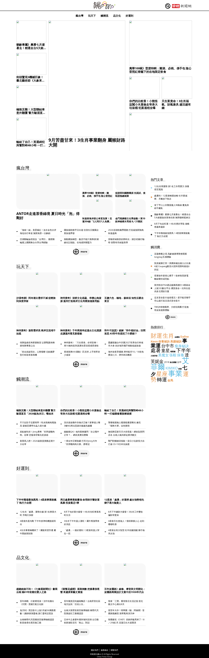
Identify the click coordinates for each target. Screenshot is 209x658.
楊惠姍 (172, 351)
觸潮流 (104, 15)
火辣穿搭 (154, 356)
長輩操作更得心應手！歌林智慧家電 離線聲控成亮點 (171, 277)
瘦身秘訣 (182, 345)
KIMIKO (171, 368)
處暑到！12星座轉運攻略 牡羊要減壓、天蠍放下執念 (170, 197)
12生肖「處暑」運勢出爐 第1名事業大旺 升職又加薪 (38, 513)
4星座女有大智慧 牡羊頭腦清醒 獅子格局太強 (126, 532)
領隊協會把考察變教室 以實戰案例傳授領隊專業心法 (37, 344)
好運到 (129, 15)
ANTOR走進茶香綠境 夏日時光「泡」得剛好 (48, 215)
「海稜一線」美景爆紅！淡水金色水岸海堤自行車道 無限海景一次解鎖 (38, 231)
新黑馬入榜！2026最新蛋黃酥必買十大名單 (37, 442)
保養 (180, 355)
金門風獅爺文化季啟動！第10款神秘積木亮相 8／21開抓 (130, 220)
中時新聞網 (181, 6)
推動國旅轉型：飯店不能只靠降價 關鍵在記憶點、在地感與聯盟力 (81, 241)
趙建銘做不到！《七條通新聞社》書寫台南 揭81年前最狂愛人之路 (36, 590)
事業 (175, 373)
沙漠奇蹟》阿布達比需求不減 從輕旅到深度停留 (36, 299)
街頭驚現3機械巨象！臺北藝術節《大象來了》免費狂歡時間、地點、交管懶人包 (30, 82)
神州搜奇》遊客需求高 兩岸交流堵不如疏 (36, 332)
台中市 (167, 346)
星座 (162, 374)
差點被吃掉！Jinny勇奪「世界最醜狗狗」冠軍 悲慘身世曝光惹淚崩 (37, 433)
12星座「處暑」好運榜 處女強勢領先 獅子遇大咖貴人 (124, 501)
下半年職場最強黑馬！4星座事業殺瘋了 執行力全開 (36, 501)
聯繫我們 (114, 650)
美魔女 (163, 355)
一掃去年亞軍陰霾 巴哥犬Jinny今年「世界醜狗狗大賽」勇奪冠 (80, 442)
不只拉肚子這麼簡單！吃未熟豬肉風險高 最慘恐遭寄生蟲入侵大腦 (38, 424)
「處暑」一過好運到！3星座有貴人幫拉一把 (81, 532)
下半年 (183, 350)
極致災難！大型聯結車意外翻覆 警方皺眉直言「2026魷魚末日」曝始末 (30, 114)
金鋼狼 (177, 337)
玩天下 (92, 15)
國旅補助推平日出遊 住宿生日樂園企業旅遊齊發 (81, 231)
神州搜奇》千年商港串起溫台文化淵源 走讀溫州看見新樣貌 (80, 332)
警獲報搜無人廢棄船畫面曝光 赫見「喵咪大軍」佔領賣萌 (124, 424)
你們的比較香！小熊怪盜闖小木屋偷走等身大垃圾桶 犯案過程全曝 (143, 104)
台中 (179, 362)
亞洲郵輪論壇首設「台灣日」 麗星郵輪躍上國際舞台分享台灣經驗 (37, 241)
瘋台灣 (79, 15)
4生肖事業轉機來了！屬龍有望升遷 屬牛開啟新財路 (38, 532)
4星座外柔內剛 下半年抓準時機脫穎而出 (38, 523)
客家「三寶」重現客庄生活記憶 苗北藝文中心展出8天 (125, 603)
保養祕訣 (164, 341)
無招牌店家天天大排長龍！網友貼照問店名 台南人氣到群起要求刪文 (126, 433)
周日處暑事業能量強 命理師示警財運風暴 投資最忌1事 (80, 501)
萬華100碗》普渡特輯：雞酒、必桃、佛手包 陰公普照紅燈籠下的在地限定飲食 (160, 70)
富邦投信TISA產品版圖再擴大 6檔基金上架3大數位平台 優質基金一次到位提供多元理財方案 (172, 288)
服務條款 (104, 650)
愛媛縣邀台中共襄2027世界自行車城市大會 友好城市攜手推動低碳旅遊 (125, 344)
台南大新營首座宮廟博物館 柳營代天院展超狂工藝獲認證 (81, 612)
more (84, 251)
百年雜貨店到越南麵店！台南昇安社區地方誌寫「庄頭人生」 (82, 603)
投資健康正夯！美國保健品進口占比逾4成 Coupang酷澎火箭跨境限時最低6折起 (172, 266)
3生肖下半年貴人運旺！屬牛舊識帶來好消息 (81, 523)
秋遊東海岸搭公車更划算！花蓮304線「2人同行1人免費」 (97, 220)
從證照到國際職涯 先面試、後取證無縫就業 (130, 194)
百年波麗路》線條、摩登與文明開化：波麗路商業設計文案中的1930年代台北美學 (124, 592)
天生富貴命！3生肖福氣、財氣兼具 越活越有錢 (176, 104)
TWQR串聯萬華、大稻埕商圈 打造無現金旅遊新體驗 (171, 308)
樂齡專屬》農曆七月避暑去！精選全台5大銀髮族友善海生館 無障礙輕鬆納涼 (30, 50)
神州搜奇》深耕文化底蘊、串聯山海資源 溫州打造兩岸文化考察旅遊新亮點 (80, 299)
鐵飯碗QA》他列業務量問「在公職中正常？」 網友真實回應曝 (81, 433)
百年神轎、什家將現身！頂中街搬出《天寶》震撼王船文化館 (37, 603)
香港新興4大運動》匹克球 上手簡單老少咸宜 (82, 353)
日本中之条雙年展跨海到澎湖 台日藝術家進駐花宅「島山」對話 (81, 621)
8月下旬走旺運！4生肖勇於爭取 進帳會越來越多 (171, 225)
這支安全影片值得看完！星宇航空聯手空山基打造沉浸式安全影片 (172, 299)
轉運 (162, 379)
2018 (166, 362)
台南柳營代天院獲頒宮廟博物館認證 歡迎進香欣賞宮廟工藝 (37, 621)
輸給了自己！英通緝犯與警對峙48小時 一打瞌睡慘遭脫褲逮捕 (31, 145)
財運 (156, 335)
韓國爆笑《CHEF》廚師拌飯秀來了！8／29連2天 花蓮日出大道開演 (126, 621)
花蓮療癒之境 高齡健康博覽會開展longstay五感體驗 (170, 255)
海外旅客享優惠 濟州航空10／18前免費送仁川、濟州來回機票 (126, 353)
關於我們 (94, 650)
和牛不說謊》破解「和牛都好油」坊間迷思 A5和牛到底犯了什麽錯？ (124, 332)
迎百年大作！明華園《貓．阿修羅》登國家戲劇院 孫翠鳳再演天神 (126, 612)
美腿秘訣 (176, 341)
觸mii (104, 5)
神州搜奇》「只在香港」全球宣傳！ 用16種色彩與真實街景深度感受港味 (81, 344)
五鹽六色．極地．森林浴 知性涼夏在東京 (124, 299)
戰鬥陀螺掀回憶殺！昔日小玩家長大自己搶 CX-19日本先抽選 (126, 442)
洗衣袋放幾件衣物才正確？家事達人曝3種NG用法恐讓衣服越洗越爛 (82, 424)
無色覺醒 (173, 362)
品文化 (117, 15)
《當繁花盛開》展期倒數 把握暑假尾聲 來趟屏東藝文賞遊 (80, 590)
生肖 (168, 335)
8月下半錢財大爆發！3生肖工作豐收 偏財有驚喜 (125, 513)
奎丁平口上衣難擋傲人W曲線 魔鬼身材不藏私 (171, 207)
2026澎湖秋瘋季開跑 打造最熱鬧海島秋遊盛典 (126, 231)
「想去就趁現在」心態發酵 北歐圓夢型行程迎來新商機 (37, 353)
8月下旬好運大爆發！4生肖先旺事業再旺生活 (82, 513)
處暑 (156, 350)
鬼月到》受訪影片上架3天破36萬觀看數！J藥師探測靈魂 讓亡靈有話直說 (38, 612)
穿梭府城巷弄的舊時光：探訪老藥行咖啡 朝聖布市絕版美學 (126, 241)
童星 (165, 350)
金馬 (170, 380)
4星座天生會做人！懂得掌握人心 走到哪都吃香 (126, 523)
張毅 (172, 355)
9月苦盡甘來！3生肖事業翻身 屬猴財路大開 (86, 142)
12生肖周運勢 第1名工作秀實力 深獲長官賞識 (171, 188)
